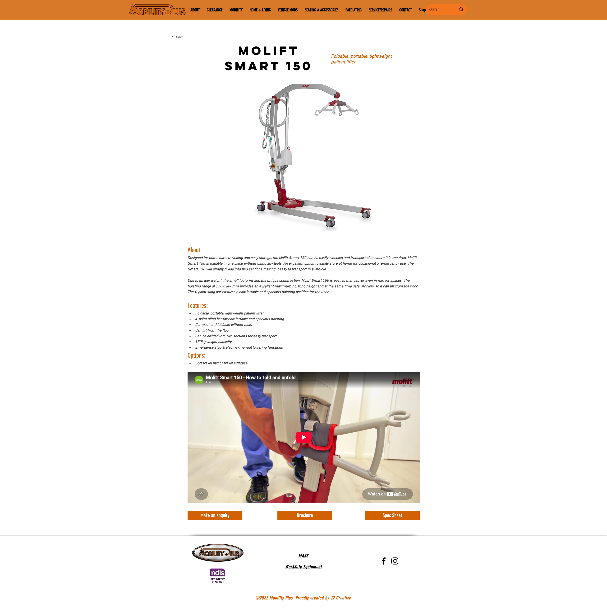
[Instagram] (395, 561)
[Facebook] (383, 561)
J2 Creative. (341, 598)
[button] (303, 157)
